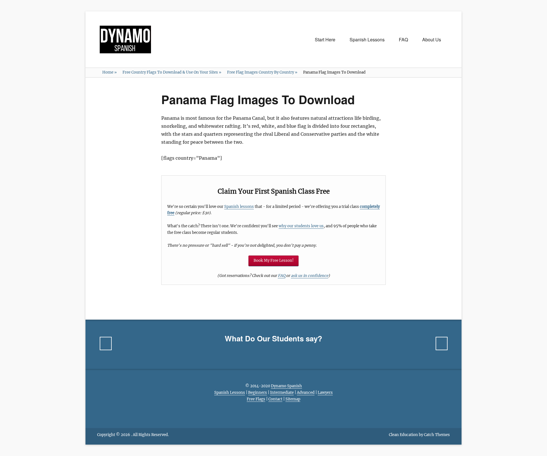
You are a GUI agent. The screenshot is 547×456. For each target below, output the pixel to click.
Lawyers (325, 392)
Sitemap (292, 399)
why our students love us (301, 226)
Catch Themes (437, 434)
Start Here (325, 39)
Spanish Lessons (367, 39)
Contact (275, 399)
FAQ (403, 39)
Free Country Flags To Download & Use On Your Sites (172, 72)
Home (109, 72)
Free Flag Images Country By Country (262, 72)
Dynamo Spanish (286, 386)
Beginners (257, 392)
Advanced (306, 392)
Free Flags (256, 399)
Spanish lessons (239, 206)
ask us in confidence (309, 275)
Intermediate (282, 392)
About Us (431, 39)
